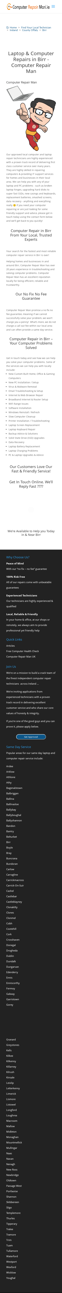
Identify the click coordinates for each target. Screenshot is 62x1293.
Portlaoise (12, 1191)
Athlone (10, 777)
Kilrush (10, 1072)
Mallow (10, 1126)
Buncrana (11, 858)
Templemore (13, 1213)
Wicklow (11, 1272)
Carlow (10, 869)
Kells (9, 1050)
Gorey (9, 1004)
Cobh (9, 923)
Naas (9, 1153)
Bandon (10, 825)
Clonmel (11, 918)
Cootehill (11, 928)
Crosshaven (13, 939)
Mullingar (11, 1147)
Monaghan (12, 1137)
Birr (8, 842)
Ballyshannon (14, 820)
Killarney (11, 1066)
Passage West (14, 1185)
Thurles (10, 1218)
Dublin (10, 956)
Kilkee (9, 1055)
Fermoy (10, 988)
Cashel (10, 890)
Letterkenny (13, 1088)
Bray (9, 853)
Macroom (11, 1120)
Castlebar (11, 896)
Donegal (11, 945)
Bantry (10, 831)
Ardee (9, 766)
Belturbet (11, 836)
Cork (9, 934)
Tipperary (11, 1223)
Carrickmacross (15, 880)
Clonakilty (12, 907)
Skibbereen (12, 1202)
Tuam (9, 1245)
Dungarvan (12, 966)
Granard (11, 1039)
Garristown (12, 999)
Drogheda (12, 950)
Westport (11, 1261)
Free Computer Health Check (22, 651)
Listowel (11, 1104)
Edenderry (12, 972)
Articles (10, 645)
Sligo (9, 1207)
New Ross (11, 1169)
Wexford (11, 1267)
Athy (9, 782)
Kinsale (10, 1077)
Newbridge (12, 1175)
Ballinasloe (12, 804)
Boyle (9, 847)
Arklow (10, 771)
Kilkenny (11, 1061)
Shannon (11, 1196)
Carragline (12, 874)
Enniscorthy (13, 983)
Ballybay (11, 809)
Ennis (9, 977)
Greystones (12, 1045)
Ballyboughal (13, 815)
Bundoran (12, 863)
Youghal (10, 1278)
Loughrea (11, 1115)
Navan (10, 1158)
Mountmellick (14, 1142)
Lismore (11, 1099)
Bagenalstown (14, 788)
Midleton (11, 1131)
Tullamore (12, 1250)
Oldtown (11, 1180)
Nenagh (10, 1164)
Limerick (11, 1093)
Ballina (10, 798)
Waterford (12, 1256)
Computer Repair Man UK (20, 656)
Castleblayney (14, 901)
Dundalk (11, 961)
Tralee (9, 1229)
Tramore (11, 1234)
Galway (10, 993)
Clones (10, 912)
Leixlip (10, 1082)
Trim (9, 1240)
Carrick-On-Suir (15, 885)
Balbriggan (12, 793)
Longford (11, 1110)
